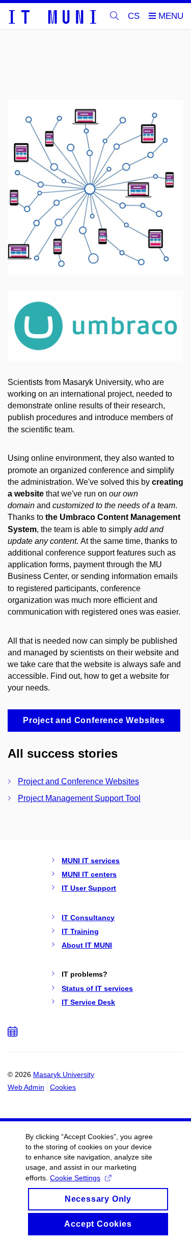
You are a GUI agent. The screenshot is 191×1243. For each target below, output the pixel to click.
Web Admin (26, 1087)
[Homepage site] (52, 16)
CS (134, 16)
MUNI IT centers (89, 874)
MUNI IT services (91, 861)
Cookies (63, 1087)
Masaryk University (63, 1074)
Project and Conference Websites (78, 781)
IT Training (80, 931)
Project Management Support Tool (79, 798)
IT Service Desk (88, 1002)
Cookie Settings (75, 1178)
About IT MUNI (87, 945)
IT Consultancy (88, 918)
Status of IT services (97, 988)
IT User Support (89, 888)
